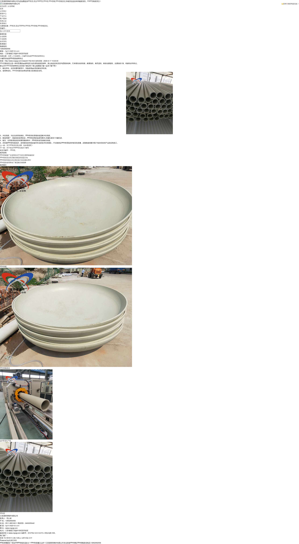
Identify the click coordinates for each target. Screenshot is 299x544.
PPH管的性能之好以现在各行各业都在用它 (15, 160)
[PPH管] (26, 477)
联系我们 (3, 23)
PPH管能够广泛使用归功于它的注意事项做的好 (17, 155)
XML (53, 533)
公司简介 (3, 11)
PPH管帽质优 (61, 1)
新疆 (1, 538)
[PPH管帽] (66, 215)
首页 (1, 8)
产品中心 (3, 16)
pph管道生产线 (5, 440)
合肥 (23, 538)
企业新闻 (3, 36)
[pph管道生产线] (26, 404)
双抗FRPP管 (38, 1)
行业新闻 (3, 39)
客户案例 (3, 18)
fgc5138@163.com (12, 51)
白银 (14, 538)
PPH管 (45, 1)
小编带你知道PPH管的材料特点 (33, 56)
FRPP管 (90, 1)
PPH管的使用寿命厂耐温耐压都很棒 (13, 162)
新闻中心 (3, 13)
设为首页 (3, 6)
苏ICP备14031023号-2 (36, 533)
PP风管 (30, 1)
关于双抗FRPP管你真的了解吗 (18, 147)
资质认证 (3, 21)
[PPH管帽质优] (66, 317)
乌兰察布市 (8, 538)
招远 (26, 538)
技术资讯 (3, 41)
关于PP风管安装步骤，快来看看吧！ (20, 145)
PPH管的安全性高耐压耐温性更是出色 (14, 157)
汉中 (30, 538)
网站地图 (48, 533)
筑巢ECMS (13, 540)
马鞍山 (18, 538)
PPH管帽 (52, 1)
